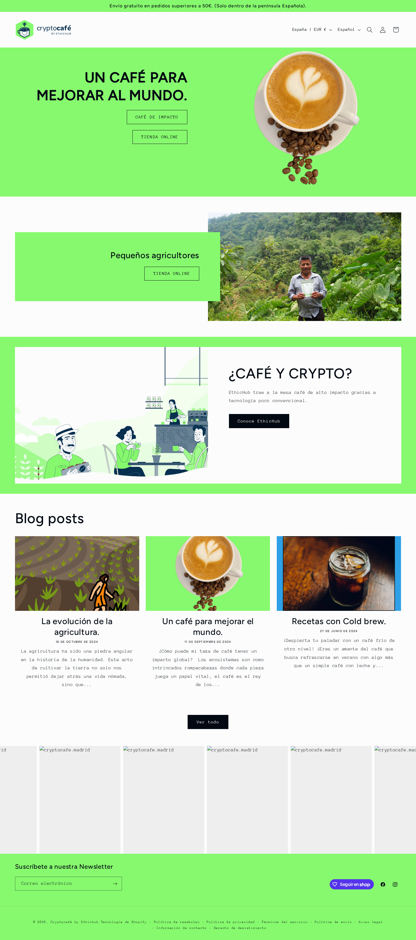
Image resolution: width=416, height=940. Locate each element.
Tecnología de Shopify (124, 922)
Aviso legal (371, 922)
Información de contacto (181, 928)
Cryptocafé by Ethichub (75, 922)
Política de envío (333, 922)
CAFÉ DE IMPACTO (157, 117)
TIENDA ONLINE (159, 136)
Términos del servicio (285, 922)
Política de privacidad (231, 922)
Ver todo (208, 721)
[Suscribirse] (114, 884)
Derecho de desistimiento (240, 928)
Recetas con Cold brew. (339, 621)
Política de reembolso (177, 922)
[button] (369, 29)
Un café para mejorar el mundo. (208, 626)
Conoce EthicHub (259, 421)
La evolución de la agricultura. (77, 626)
